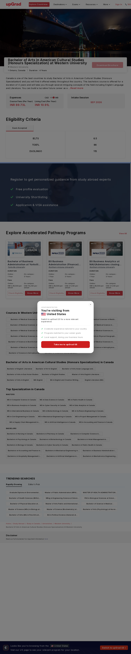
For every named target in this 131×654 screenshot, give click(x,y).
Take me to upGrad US (65, 344)
